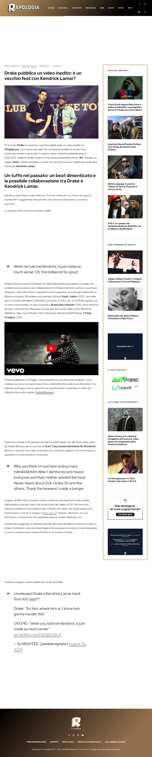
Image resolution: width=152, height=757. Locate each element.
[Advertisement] (76, 42)
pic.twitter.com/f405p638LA (37, 634)
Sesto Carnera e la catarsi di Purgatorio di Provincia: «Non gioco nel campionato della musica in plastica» (123, 440)
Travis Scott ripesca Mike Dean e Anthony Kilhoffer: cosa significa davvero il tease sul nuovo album (125, 107)
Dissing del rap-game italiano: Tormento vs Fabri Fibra (123, 317)
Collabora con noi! (115, 742)
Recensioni (91, 8)
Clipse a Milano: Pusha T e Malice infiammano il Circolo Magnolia (125, 280)
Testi (130, 8)
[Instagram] (144, 4)
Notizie (51, 8)
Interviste (76, 8)
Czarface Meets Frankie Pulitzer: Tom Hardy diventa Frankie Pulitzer (125, 147)
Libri (102, 8)
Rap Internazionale (29, 66)
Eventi (111, 8)
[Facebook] (139, 4)
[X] (73, 735)
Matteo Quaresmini (11, 66)
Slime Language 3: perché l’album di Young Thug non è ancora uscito (122, 187)
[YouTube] (139, 12)
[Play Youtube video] (51, 348)
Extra (121, 8)
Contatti (54, 742)
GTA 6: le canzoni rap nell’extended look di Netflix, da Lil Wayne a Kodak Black (124, 226)
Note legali (68, 742)
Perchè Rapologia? (36, 742)
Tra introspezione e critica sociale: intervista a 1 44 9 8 (122, 480)
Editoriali (63, 8)
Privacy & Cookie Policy (90, 742)
